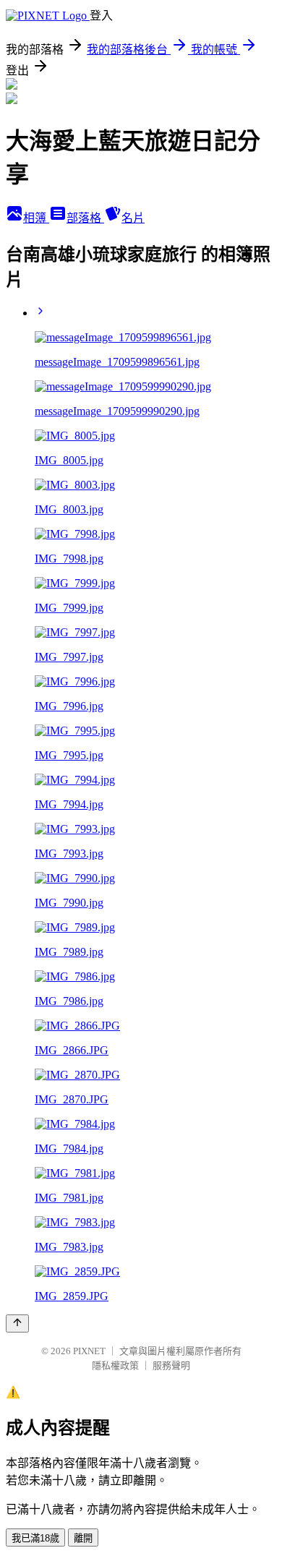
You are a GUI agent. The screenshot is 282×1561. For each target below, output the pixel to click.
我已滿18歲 (35, 1538)
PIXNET (89, 1351)
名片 (133, 218)
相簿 (36, 218)
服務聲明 (171, 1365)
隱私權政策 (115, 1365)
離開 (83, 1538)
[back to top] (17, 1323)
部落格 (85, 218)
